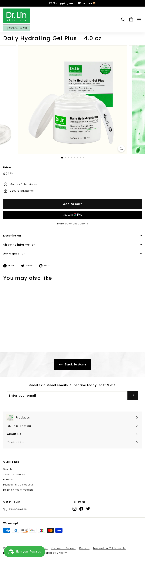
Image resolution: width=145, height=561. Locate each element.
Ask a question (14, 253)
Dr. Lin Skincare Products (18, 489)
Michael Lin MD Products (18, 484)
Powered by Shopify (53, 553)
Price (7, 167)
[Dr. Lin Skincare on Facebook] (81, 509)
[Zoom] (121, 148)
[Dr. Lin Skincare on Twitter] (88, 509)
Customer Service (14, 474)
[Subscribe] (132, 395)
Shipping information (19, 245)
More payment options (72, 223)
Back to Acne (75, 364)
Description (12, 235)
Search (7, 469)
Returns (8, 479)
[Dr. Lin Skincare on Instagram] (74, 509)
